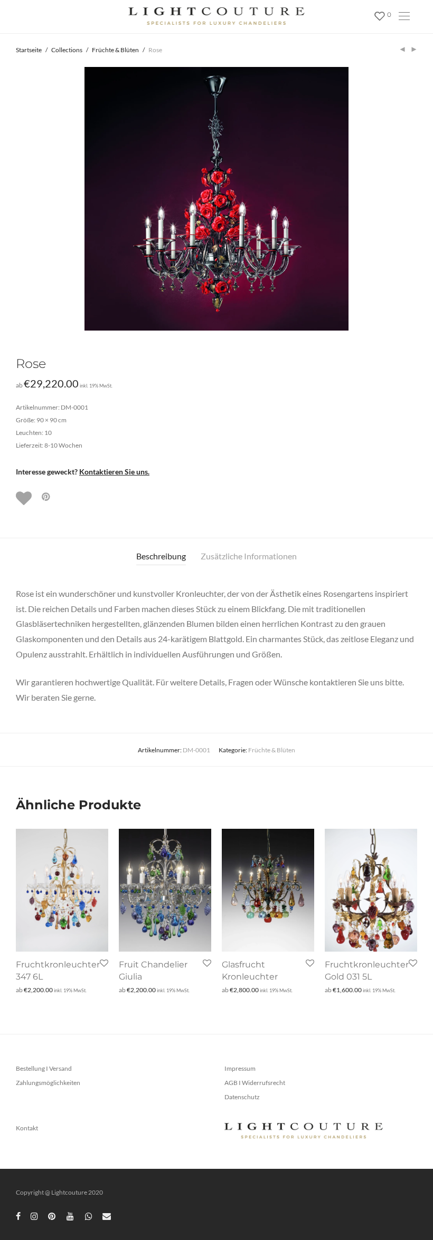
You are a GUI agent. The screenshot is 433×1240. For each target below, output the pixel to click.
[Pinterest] (52, 1215)
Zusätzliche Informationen (249, 556)
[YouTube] (71, 1215)
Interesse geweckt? (82, 471)
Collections (66, 50)
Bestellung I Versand (44, 1068)
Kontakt (27, 1128)
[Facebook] (18, 1215)
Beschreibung (161, 556)
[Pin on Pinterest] (46, 497)
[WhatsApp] (88, 1215)
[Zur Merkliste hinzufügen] (25, 498)
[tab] (161, 556)
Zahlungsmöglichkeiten (48, 1083)
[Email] (106, 1215)
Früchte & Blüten (115, 50)
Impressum (240, 1068)
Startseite (29, 50)
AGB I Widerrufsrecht (254, 1083)
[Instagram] (34, 1215)
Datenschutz (242, 1097)
